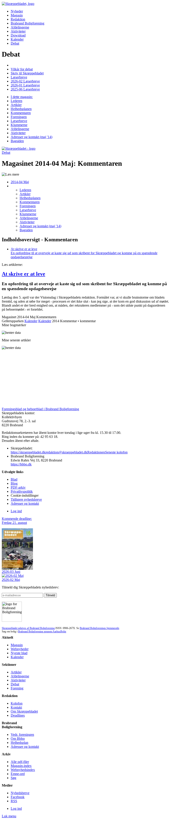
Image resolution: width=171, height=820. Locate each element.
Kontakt (16, 707)
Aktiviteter (18, 31)
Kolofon (16, 703)
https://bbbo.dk (21, 464)
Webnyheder (19, 649)
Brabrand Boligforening (27, 23)
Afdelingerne (20, 27)
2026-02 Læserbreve (25, 81)
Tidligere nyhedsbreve (26, 499)
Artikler (16, 672)
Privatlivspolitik (22, 491)
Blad (14, 479)
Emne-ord (18, 774)
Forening (17, 688)
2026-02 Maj (11, 580)
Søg (13, 778)
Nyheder (17, 11)
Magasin (17, 15)
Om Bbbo (18, 738)
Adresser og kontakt (25, 503)
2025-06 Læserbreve (25, 89)
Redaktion (18, 19)
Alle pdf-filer (20, 762)
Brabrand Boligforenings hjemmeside (99, 628)
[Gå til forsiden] (18, 148)
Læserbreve (19, 77)
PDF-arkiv (18, 487)
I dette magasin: (22, 97)
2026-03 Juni (11, 572)
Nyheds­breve (20, 793)
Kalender (17, 39)
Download (18, 35)
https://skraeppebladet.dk (28, 452)
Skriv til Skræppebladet (27, 73)
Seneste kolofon (116, 452)
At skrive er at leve (23, 274)
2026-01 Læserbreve (25, 85)
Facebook (17, 797)
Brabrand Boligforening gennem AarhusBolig (42, 631)
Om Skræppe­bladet (24, 711)
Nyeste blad (19, 653)
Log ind (16, 511)
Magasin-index (21, 766)
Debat (15, 43)
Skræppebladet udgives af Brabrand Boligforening (28, 628)
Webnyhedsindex (23, 770)
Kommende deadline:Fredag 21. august (17, 521)
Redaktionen (96, 452)
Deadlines (18, 715)
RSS (14, 801)
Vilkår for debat (22, 69)
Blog (14, 483)
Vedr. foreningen (22, 734)
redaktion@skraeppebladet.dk (66, 452)
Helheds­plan (19, 742)
